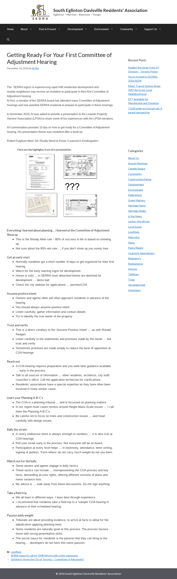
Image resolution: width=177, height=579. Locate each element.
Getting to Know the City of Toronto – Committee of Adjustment (47, 559)
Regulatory (134, 258)
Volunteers (134, 290)
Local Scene (135, 226)
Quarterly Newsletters (141, 253)
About (24, 29)
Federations (135, 195)
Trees (131, 279)
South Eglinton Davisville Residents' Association (100, 10)
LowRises (16, 551)
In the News (135, 216)
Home (10, 29)
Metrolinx (134, 237)
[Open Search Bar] (8, 39)
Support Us (150, 29)
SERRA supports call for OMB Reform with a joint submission (44, 555)
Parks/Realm (135, 247)
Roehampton (135, 263)
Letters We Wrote (139, 221)
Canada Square (136, 168)
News (131, 242)
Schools (132, 268)
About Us (133, 158)
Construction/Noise (139, 179)
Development (75, 29)
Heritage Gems (137, 205)
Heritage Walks (137, 210)
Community (126, 29)
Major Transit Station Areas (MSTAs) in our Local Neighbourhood (144, 90)
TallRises (133, 274)
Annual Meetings (138, 163)
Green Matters (136, 200)
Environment (101, 29)
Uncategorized (136, 284)
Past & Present (47, 29)
